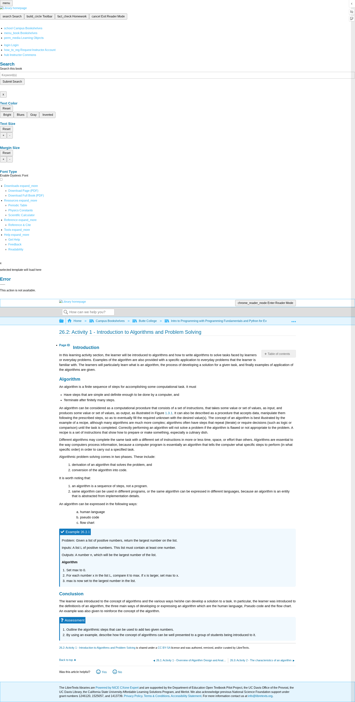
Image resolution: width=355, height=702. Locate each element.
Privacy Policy (133, 696)
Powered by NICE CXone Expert (117, 687)
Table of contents (279, 353)
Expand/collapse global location (293, 320)
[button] (14, 244)
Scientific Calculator (21, 215)
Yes (104, 672)
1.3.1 (169, 413)
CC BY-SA (164, 647)
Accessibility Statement (186, 696)
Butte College (148, 320)
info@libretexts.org (260, 696)
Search (66, 312)
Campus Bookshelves (110, 320)
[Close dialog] (2, 284)
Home (77, 320)
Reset (6, 108)
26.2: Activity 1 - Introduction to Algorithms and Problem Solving (97, 647)
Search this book (11, 68)
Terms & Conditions (157, 696)
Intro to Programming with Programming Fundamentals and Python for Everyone (223, 320)
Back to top (66, 659)
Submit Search (12, 81)
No (120, 672)
